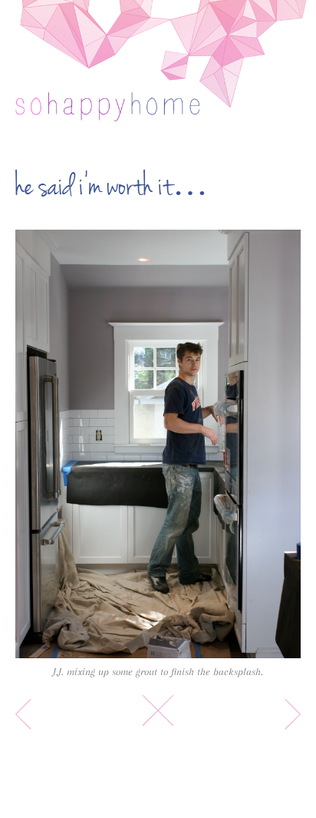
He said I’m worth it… (111, 187)
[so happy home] (107, 114)
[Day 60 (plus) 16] (158, 444)
